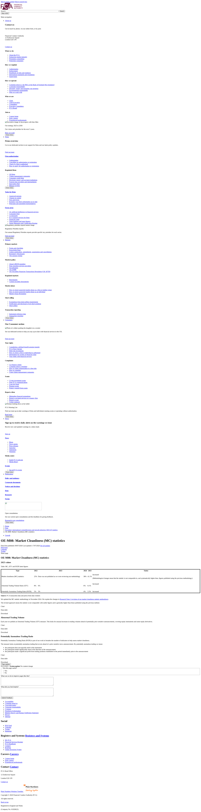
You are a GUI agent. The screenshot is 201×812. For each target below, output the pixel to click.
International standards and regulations (22, 75)
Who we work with (15, 92)
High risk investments (16, 351)
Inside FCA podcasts (16, 460)
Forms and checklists (16, 248)
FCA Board (13, 108)
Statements (12, 450)
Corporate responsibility (17, 87)
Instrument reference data (17, 314)
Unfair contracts (14, 402)
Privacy (7, 715)
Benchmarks (13, 280)
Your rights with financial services (20, 356)
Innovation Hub (14, 184)
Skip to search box (21, 2)
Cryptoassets (13, 216)
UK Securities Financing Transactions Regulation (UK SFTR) (29, 271)
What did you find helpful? (10, 687)
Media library (13, 462)
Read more (8, 414)
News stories (13, 444)
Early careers (13, 118)
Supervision (13, 76)
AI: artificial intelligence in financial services (24, 212)
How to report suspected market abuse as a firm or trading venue (30, 290)
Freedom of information (13, 711)
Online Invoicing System (13, 749)
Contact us (8, 47)
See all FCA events (15, 470)
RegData (8, 748)
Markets (7, 240)
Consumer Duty (14, 214)
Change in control (15, 198)
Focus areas (9, 208)
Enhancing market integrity (18, 57)
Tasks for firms (10, 192)
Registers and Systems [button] (37, 735)
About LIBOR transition (17, 264)
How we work (10, 133)
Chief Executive (14, 102)
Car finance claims (15, 365)
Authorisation (13, 69)
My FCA (8, 740)
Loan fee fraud (14, 384)
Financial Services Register (14, 742)
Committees (13, 104)
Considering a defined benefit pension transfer (24, 347)
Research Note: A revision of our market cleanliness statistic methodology (84, 599)
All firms (12, 174)
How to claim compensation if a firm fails (23, 368)
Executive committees (16, 106)
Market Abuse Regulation (17, 294)
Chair (11, 101)
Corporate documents (13, 482)
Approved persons (15, 196)
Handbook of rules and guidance (20, 73)
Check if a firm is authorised (18, 164)
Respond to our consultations (14, 520)
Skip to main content (7, 2)
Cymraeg (8, 709)
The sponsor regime (15, 256)
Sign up (7, 434)
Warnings (12, 452)
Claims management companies (19, 176)
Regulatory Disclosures (17, 254)
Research (8, 495)
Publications (9, 474)
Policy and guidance (12, 478)
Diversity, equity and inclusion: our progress (23, 88)
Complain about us (11, 703)
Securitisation (13, 268)
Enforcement (13, 71)
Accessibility (9, 701)
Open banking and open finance (19, 221)
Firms (7, 137)
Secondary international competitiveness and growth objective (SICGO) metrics (31, 530)
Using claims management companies (21, 372)
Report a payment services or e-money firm (23, 398)
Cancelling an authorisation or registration (23, 162)
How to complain (15, 370)
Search (3, 11)
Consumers (8, 320)
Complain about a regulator (18, 366)
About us (8, 21)
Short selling (13, 306)
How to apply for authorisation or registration (24, 166)
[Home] (12, 9)
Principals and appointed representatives (22, 204)
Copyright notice (10, 705)
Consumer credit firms (16, 178)
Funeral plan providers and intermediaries (23, 182)
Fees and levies (14, 200)
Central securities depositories (19, 282)
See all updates (45, 546)
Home (7, 526)
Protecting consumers (16, 61)
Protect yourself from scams (18, 388)
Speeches (12, 448)
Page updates (6, 664)
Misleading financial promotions (19, 396)
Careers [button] (14, 754)
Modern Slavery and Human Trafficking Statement (22, 713)
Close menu (9, 135)
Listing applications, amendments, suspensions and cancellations (30, 252)
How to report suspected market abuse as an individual (27, 292)
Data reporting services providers (20, 266)
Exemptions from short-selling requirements (23, 302)
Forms (7, 499)
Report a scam (14, 400)
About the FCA (14, 55)
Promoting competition (16, 59)
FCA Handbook (10, 744)
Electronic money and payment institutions (23, 180)
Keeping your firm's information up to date (23, 202)
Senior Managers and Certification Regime (23, 223)
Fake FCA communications (18, 382)
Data (6, 491)
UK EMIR (12, 270)
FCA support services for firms (19, 217)
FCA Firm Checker (15, 349)
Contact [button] (14, 766)
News (7, 419)
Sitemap (7, 717)
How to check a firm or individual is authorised (24, 353)
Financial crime (14, 219)
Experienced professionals (17, 120)
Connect (8, 746)
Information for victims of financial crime (22, 354)
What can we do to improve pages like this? (15, 676)
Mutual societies (14, 186)
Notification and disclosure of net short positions (25, 304)
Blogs (11, 442)
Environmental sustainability (18, 90)
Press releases (13, 446)
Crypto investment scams (17, 380)
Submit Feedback (7, 698)
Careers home (13, 116)
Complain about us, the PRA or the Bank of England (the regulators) (31, 85)
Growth (7, 535)
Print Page (4, 547)
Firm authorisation (11, 156)
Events (7, 466)
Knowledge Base (15, 250)
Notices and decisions (12, 486)
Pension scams (14, 386)
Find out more (9, 152)
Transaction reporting (16, 316)
